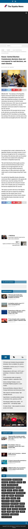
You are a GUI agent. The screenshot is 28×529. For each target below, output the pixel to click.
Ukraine (22, 511)
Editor (12, 67)
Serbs (8, 511)
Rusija (3, 508)
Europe (11, 495)
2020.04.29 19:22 (12, 463)
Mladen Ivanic (14, 503)
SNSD (17, 511)
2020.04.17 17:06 (12, 449)
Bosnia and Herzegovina (8, 487)
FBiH (3, 498)
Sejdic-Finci (22, 508)
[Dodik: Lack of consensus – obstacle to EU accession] (4, 455)
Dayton (21, 490)
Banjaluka (4, 482)
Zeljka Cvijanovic (6, 516)
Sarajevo (15, 508)
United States (5, 514)
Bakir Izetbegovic (17, 479)
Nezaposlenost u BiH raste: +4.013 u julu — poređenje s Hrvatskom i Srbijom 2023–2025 (16, 312)
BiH (24, 482)
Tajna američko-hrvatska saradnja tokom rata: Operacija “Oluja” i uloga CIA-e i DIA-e (17, 438)
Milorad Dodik (5, 503)
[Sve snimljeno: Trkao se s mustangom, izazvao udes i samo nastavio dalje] (4, 446)
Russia (9, 508)
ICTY (19, 498)
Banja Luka (12, 482)
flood (7, 498)
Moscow (22, 503)
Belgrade (19, 482)
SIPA (13, 511)
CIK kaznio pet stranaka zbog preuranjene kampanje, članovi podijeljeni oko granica (15, 296)
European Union (19, 495)
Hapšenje (13, 498)
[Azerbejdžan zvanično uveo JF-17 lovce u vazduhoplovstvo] (4, 305)
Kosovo (18, 500)
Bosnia (4, 484)
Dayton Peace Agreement (8, 492)
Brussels (18, 487)
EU (7, 495)
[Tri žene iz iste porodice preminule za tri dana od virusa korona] (4, 462)
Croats (15, 490)
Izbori (12, 500)
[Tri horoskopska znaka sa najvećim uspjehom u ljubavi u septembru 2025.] (4, 320)
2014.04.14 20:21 (12, 456)
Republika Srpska (19, 506)
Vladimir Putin (14, 514)
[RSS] (15, 1)
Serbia (3, 511)
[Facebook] (12, 1)
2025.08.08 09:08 (12, 440)
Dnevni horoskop (20, 492)
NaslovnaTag (5, 506)
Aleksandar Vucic (6, 479)
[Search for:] (14, 45)
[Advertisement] (14, 29)
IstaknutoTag (5, 500)
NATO (12, 506)
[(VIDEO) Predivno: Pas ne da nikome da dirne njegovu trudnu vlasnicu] (4, 469)
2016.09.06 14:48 (6, 67)
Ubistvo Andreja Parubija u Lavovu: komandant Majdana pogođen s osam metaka (12, 383)
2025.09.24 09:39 (12, 314)
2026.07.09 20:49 (12, 306)
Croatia (10, 490)
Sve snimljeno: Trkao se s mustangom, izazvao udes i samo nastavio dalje (16, 446)
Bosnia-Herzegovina (13, 484)
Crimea (4, 490)
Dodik (3, 495)
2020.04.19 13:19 (12, 470)
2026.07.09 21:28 (12, 299)
